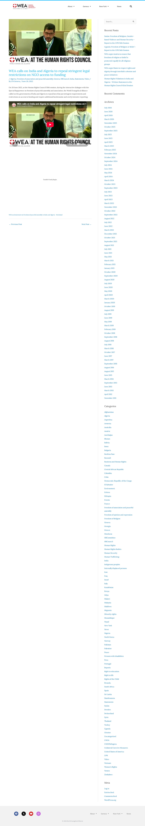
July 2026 (108, 108)
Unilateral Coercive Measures (116, 748)
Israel (106, 580)
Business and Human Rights (115, 462)
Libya (106, 595)
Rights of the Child (111, 679)
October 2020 (109, 272)
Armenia (107, 423)
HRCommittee (109, 538)
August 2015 (109, 371)
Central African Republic (114, 469)
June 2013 (108, 387)
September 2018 (110, 337)
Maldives (107, 606)
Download (59, 215)
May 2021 (108, 257)
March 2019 (109, 325)
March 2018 (109, 348)
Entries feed (109, 792)
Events (107, 500)
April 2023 (108, 199)
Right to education (111, 671)
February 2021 (109, 264)
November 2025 (110, 123)
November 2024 (110, 153)
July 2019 (107, 314)
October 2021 (109, 238)
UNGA (106, 740)
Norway (107, 641)
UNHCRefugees (110, 744)
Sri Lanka (108, 694)
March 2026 (109, 119)
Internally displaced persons (115, 568)
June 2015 (108, 375)
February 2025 (110, 150)
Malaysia (107, 603)
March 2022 (109, 230)
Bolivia (107, 443)
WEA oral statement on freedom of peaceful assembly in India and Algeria (32, 215)
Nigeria (107, 633)
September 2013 (110, 383)
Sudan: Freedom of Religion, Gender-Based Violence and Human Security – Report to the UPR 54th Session (119, 39)
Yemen (107, 771)
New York (103, 6)
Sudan (106, 706)
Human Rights (109, 545)
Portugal (107, 664)
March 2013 (109, 390)
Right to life (108, 675)
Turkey (107, 725)
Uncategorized (110, 736)
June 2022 (108, 226)
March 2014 (109, 379)
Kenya (106, 591)
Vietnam (107, 763)
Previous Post (15, 224)
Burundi (107, 458)
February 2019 (109, 329)
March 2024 (109, 180)
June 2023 (108, 196)
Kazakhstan (108, 587)
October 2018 (109, 333)
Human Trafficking (111, 557)
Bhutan (107, 439)
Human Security (110, 553)
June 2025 (108, 138)
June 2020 (108, 287)
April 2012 (108, 394)
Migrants (107, 610)
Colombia (108, 473)
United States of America (114, 752)
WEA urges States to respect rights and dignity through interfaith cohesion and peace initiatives (120, 71)
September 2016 (110, 364)
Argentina (108, 420)
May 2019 (108, 322)
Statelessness (109, 698)
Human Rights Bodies (112, 549)
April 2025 (108, 142)
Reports (107, 668)
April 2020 (108, 295)
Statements (79, 79)
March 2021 (109, 260)
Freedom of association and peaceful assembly (35, 79)
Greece (107, 530)
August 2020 (109, 280)
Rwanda (107, 683)
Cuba (106, 477)
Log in (106, 788)
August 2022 (109, 218)
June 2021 (108, 253)
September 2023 (110, 188)
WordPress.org (110, 800)
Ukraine (107, 732)
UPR (106, 755)
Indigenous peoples (112, 564)
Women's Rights (110, 767)
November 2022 (110, 207)
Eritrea (107, 492)
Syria (106, 717)
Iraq (105, 576)
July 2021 (107, 249)
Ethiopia (107, 496)
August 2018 (109, 341)
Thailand (107, 721)
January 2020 (109, 302)
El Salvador (108, 485)
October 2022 (109, 211)
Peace (106, 652)
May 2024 (108, 173)
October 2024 (109, 157)
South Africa (109, 687)
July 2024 (108, 165)
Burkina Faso (109, 454)
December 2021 (110, 234)
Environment (109, 488)
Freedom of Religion (112, 519)
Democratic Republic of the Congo (118, 481)
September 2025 (110, 131)
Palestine (108, 648)
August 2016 (109, 367)
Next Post (86, 224)
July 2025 (108, 134)
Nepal (106, 622)
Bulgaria (107, 450)
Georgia (107, 526)
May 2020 (108, 291)
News (119, 6)
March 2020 (109, 299)
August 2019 (109, 310)
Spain (106, 690)
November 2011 (110, 398)
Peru (106, 660)
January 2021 (109, 268)
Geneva (86, 6)
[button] (131, 6)
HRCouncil (65, 79)
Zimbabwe (108, 774)
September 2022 (110, 215)
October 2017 (109, 352)
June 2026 (108, 111)
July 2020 (108, 283)
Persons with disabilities (114, 656)
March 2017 (108, 360)
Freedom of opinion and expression (118, 515)
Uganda (107, 729)
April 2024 (108, 176)
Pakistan (107, 645)
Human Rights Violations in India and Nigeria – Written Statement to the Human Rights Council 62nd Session (119, 82)
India (72, 79)
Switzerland (109, 713)
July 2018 (107, 344)
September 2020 (111, 276)
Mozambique (109, 618)
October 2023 (109, 184)
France (107, 504)
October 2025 (109, 127)
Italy (106, 583)
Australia (107, 427)
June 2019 (108, 318)
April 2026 (108, 115)
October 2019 (109, 306)
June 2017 (108, 356)
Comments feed (110, 796)
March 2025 (109, 146)
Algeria (13, 79)
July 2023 (108, 192)
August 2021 (109, 245)
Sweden (107, 710)
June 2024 (108, 169)
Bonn (106, 446)
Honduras (108, 534)
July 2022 (108, 222)
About (70, 6)
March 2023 (109, 203)
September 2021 (110, 241)
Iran (106, 572)
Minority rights (110, 614)
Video (87, 79)
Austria (107, 431)
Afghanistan (109, 412)
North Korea (109, 637)
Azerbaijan (108, 435)
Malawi (107, 599)
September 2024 (110, 161)
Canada (107, 465)
